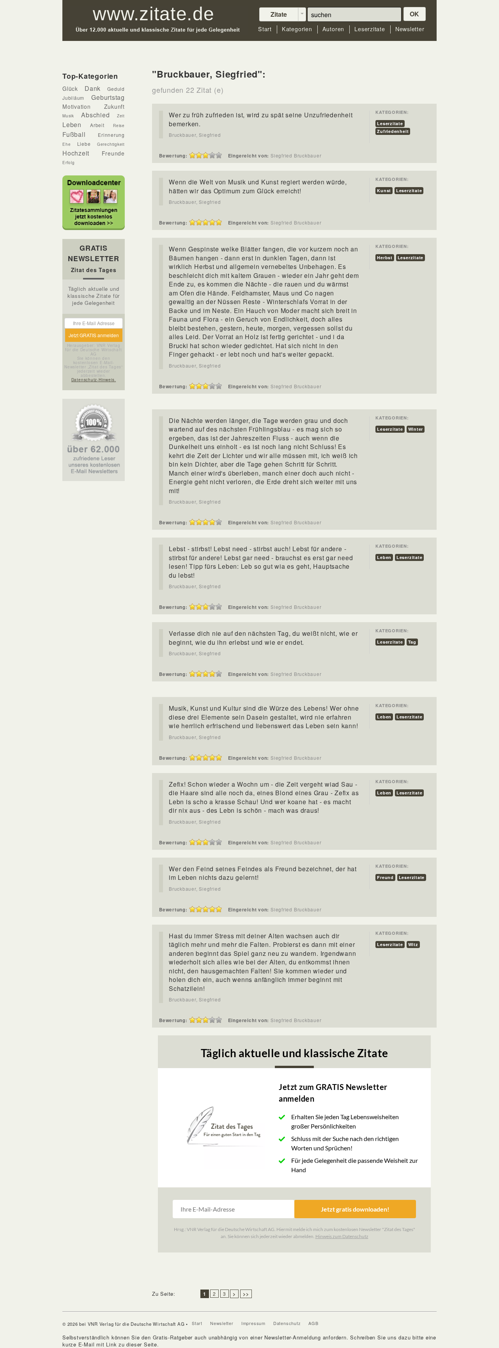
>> (246, 1293)
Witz (413, 944)
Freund (385, 877)
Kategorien (297, 29)
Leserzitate (369, 29)
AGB (313, 1323)
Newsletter (410, 29)
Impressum (253, 1323)
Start (265, 29)
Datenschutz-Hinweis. (93, 379)
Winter (415, 429)
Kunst (384, 190)
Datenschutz (287, 1323)
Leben (384, 557)
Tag (412, 642)
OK (415, 13)
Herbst (385, 257)
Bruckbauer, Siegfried (195, 135)
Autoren (333, 29)
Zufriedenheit (393, 131)
